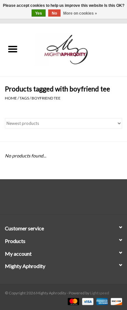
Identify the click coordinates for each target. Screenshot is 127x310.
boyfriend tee (46, 98)
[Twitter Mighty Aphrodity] (58, 199)
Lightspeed (99, 292)
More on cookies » (80, 13)
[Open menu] (12, 48)
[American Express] (101, 301)
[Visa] (87, 301)
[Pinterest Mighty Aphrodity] (69, 199)
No (54, 13)
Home (11, 98)
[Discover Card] (115, 301)
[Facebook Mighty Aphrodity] (46, 199)
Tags (24, 98)
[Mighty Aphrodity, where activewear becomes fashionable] (76, 49)
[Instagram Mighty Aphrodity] (81, 199)
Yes (38, 13)
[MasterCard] (72, 301)
